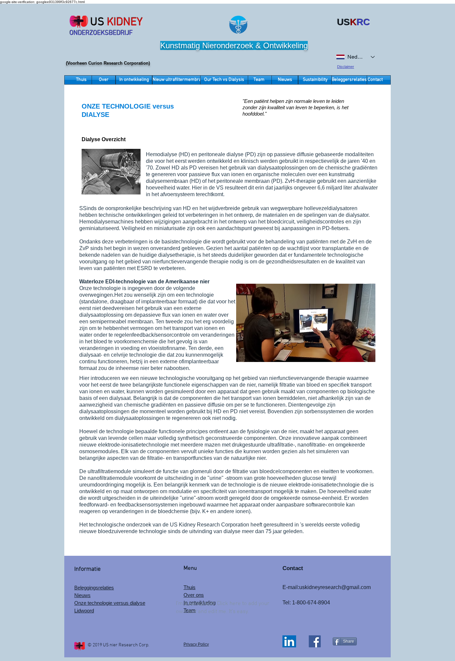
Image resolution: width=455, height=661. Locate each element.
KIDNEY (125, 22)
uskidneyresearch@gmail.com (335, 587)
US (97, 22)
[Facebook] (315, 641)
